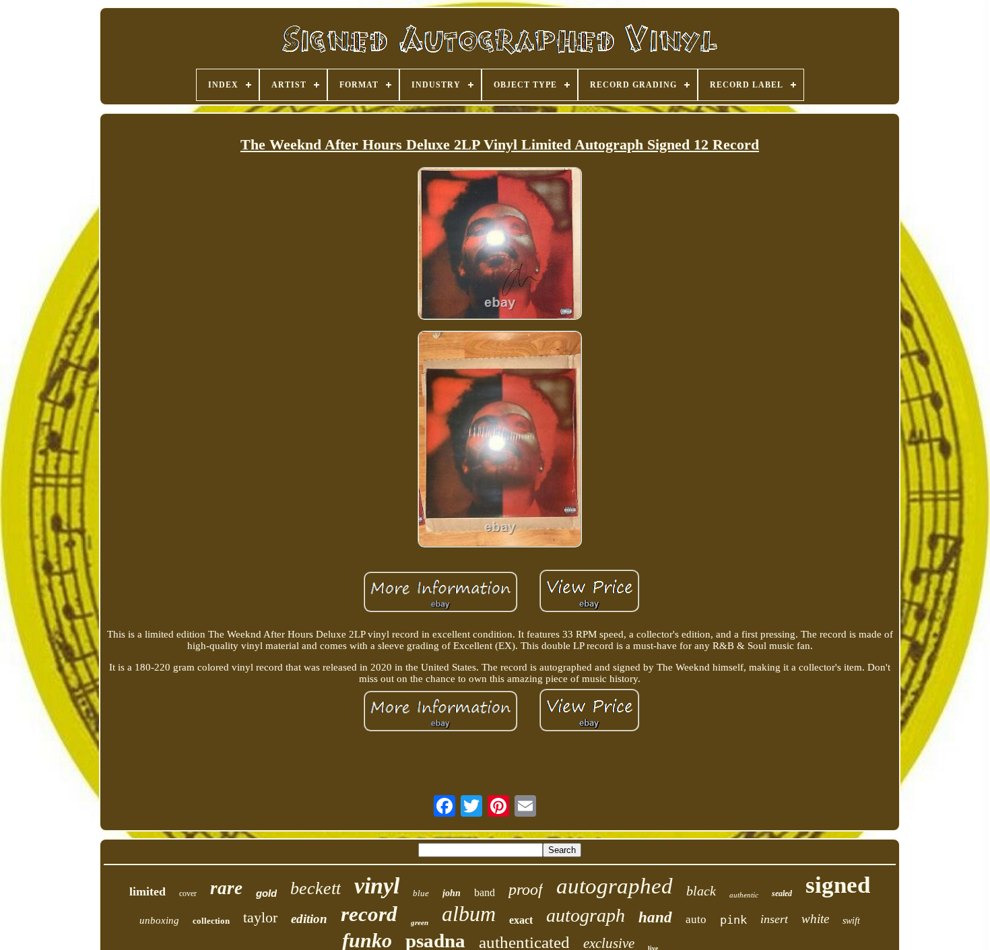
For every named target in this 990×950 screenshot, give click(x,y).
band (484, 892)
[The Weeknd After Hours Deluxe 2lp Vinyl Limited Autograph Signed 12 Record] (499, 244)
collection (211, 921)
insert (774, 919)
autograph (585, 915)
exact (521, 920)
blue (421, 893)
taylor (260, 917)
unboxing (159, 920)
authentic (743, 895)
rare (226, 888)
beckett (315, 888)
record (369, 914)
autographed (614, 886)
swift (851, 921)
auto (696, 919)
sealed (782, 893)
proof (525, 889)
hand (655, 917)
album (469, 914)
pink (733, 919)
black (701, 890)
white (815, 919)
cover (188, 893)
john (451, 893)
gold (266, 893)
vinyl (376, 885)
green (419, 922)
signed (837, 885)
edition (309, 919)
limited (147, 891)
